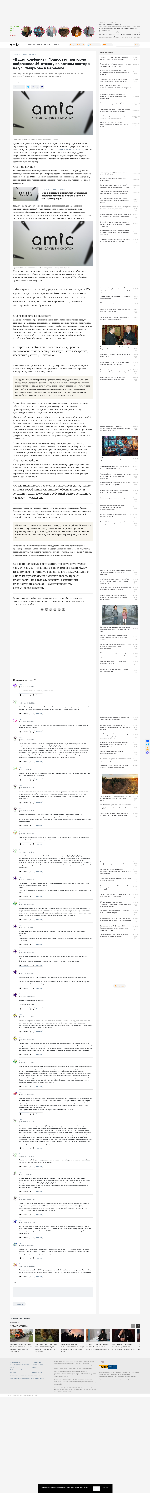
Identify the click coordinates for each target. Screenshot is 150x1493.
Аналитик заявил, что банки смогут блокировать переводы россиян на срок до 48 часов (115, 727)
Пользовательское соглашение (19, 1364)
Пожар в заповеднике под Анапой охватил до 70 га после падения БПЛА (115, 467)
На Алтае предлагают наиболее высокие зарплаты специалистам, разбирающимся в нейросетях (115, 460)
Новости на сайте (15, 1362)
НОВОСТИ (16, 54)
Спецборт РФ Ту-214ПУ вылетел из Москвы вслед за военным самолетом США (115, 895)
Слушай (47, 45)
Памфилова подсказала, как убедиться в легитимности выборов (114, 104)
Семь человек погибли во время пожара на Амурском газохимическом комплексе (115, 192)
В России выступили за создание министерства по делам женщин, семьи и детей (114, 124)
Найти (137, 45)
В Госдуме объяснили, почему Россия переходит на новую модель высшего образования (113, 96)
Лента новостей (106, 52)
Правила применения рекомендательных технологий (26, 1375)
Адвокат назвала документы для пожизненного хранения (111, 752)
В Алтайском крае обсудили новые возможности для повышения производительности (112, 508)
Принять (96, 1489)
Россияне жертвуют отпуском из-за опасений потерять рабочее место (112, 378)
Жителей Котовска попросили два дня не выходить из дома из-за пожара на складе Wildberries (115, 224)
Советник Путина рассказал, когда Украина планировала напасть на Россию (115, 588)
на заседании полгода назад (67, 149)
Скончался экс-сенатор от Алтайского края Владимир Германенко (115, 348)
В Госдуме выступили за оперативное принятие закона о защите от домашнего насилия (114, 72)
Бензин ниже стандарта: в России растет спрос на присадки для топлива (114, 363)
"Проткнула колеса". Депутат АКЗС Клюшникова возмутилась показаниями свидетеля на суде (114, 928)
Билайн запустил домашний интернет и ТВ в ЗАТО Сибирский (115, 670)
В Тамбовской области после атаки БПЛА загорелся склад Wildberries (114, 718)
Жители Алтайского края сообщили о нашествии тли (113, 179)
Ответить (39, 695)
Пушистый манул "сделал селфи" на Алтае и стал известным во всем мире (115, 65)
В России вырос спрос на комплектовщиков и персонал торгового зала (115, 304)
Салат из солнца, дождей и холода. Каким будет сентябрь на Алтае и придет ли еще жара (115, 629)
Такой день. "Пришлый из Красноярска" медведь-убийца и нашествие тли (114, 58)
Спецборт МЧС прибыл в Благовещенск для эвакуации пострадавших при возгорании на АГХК (115, 807)
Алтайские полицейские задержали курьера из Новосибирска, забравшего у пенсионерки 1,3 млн (116, 736)
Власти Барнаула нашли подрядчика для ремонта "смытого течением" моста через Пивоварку (114, 233)
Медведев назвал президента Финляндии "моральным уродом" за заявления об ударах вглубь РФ (114, 744)
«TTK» (35, 1395)
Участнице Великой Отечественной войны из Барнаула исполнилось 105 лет (115, 240)
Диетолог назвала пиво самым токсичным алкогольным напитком (115, 310)
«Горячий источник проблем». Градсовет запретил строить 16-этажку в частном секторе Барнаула (64, 195)
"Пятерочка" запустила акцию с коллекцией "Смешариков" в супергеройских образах (115, 371)
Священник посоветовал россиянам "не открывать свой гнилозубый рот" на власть (115, 186)
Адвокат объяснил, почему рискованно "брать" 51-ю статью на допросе (114, 491)
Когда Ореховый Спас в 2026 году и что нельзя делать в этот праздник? (114, 935)
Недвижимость (29, 54)
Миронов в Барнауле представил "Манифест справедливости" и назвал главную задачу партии (116, 290)
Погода (12, 1367)
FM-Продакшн (36, 1362)
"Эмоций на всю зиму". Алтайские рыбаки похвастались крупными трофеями (115, 110)
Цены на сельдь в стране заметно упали (114, 498)
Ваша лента (108, 45)
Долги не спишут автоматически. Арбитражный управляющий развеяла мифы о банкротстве (116, 871)
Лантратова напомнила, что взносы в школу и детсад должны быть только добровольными (115, 646)
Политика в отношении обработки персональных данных (27, 1378)
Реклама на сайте (37, 1364)
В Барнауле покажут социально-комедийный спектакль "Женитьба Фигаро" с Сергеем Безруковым (115, 428)
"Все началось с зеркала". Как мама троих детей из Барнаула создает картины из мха (115, 919)
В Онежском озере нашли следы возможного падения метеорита (116, 760)
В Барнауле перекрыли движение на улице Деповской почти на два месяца (115, 208)
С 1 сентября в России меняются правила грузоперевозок (115, 297)
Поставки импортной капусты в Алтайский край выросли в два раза (115, 911)
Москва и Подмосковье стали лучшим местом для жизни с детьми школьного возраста (113, 638)
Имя (15, 1282)
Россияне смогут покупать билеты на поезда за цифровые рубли (115, 879)
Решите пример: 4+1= (21, 1300)
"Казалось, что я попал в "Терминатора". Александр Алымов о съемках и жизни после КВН (114, 888)
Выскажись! (19, 87)
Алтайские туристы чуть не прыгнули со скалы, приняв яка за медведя (114, 117)
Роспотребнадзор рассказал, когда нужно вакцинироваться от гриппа (115, 483)
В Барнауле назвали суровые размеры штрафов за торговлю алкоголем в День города (114, 655)
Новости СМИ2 (14, 1322)
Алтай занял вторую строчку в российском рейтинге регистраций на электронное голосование (115, 581)
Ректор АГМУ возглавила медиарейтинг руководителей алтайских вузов (114, 523)
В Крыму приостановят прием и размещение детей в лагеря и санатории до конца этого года (115, 88)
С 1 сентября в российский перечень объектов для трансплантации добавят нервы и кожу (113, 597)
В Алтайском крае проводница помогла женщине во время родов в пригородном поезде (114, 200)
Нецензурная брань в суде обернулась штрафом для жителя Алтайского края (114, 814)
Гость (20, 684)
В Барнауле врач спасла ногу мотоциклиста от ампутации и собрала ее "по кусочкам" (115, 215)
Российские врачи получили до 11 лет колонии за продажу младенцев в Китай (114, 80)
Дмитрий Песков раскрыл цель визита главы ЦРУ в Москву (113, 662)
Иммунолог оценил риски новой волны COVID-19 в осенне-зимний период (114, 766)
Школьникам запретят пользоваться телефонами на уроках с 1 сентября (112, 863)
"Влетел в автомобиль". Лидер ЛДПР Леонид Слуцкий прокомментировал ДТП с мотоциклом (115, 572)
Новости (31, 45)
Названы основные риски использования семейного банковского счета (114, 318)
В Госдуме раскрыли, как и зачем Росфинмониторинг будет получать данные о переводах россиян (115, 904)
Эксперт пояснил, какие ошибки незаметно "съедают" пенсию (115, 515)
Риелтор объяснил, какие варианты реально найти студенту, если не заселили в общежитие (115, 476)
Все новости (119, 986)
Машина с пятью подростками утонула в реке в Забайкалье (114, 173)
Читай (39, 45)
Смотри (56, 45)
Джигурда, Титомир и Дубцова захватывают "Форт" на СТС (115, 355)
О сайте (34, 1367)
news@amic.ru (73, 1374)
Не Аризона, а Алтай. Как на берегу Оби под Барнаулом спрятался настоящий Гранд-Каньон (115, 798)
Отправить (19, 1304)
